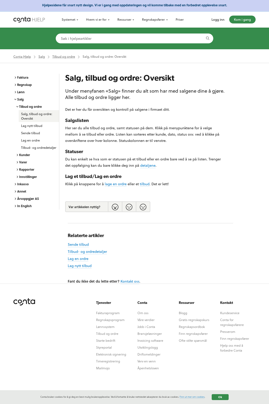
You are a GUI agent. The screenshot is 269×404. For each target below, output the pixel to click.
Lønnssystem (105, 326)
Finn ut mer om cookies (192, 396)
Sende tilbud (30, 133)
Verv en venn (146, 361)
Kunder (24, 155)
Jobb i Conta (146, 326)
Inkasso (23, 184)
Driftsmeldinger (148, 354)
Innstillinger (28, 176)
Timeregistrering (108, 361)
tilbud (144, 183)
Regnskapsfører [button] (153, 19)
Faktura (22, 77)
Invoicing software (150, 340)
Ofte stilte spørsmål (193, 340)
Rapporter (26, 169)
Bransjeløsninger (149, 333)
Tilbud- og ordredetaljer (38, 147)
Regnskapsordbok (192, 326)
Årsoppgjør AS (28, 198)
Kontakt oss (130, 281)
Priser (180, 19)
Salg (41, 56)
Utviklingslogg (147, 347)
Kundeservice (229, 313)
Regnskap (24, 84)
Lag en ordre (30, 140)
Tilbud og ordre (63, 56)
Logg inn (217, 19)
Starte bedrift (105, 340)
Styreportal (104, 347)
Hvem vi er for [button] (96, 19)
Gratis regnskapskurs (194, 319)
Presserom (227, 331)
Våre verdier (146, 319)
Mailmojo (103, 368)
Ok (220, 397)
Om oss (142, 313)
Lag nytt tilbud (31, 125)
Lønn (21, 92)
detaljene (148, 165)
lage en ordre (116, 183)
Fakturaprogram (108, 313)
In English (24, 206)
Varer (23, 162)
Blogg (183, 313)
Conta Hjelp (22, 56)
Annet (21, 191)
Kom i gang (242, 19)
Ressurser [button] (124, 19)
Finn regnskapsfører (193, 333)
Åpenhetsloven (148, 368)
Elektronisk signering (111, 354)
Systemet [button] (68, 19)
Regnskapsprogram (110, 319)
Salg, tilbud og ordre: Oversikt (36, 116)
